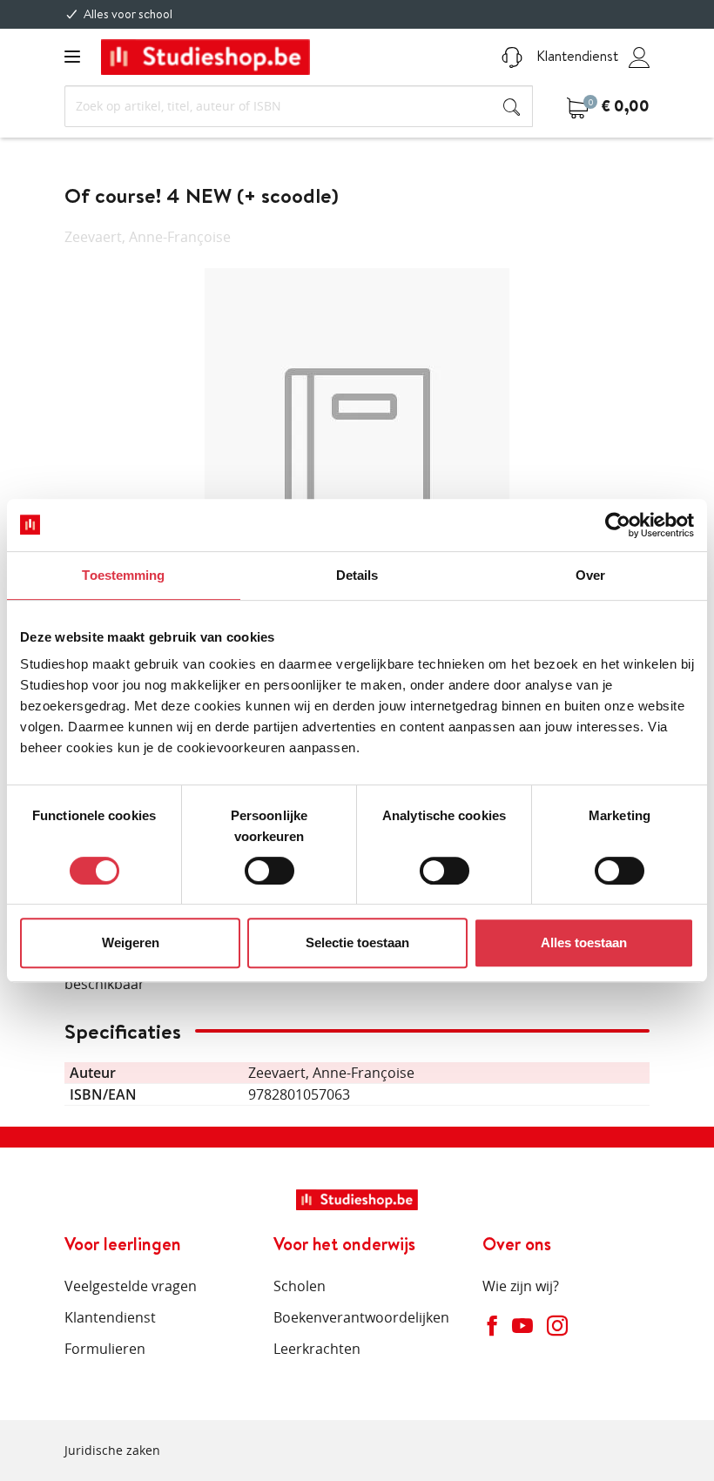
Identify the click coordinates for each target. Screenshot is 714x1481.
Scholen (299, 1286)
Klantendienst (575, 55)
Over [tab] (590, 575)
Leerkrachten (316, 1348)
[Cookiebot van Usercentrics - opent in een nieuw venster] (618, 525)
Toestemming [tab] (123, 575)
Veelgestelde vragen (130, 1286)
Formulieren (104, 1348)
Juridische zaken (112, 1450)
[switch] (269, 871)
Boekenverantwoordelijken (361, 1317)
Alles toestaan (584, 942)
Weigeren (130, 942)
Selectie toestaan (357, 942)
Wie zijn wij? (520, 1286)
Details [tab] (357, 575)
